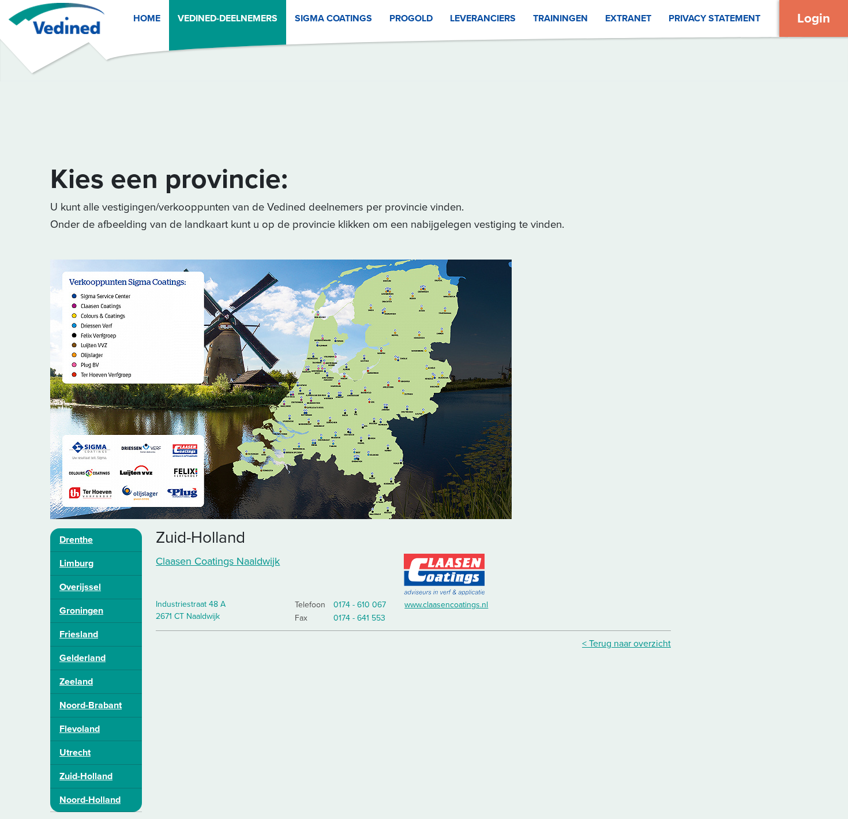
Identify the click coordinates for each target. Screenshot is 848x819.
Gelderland (82, 658)
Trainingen (560, 18)
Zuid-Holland (85, 776)
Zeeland (76, 681)
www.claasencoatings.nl (446, 605)
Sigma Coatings (333, 18)
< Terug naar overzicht (626, 643)
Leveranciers (483, 18)
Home (146, 18)
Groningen (81, 611)
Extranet (628, 18)
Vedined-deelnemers (227, 18)
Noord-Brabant (90, 705)
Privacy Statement (714, 18)
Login (813, 18)
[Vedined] (52, 18)
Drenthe (76, 540)
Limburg (76, 563)
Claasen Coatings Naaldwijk (218, 561)
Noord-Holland (90, 800)
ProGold (411, 18)
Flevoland (79, 729)
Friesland (78, 634)
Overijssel (80, 587)
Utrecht (75, 752)
